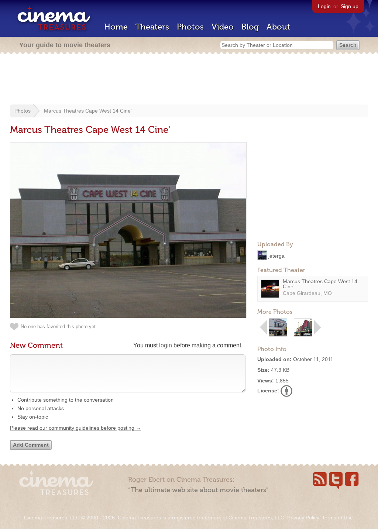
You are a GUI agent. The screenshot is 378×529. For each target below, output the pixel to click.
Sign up (349, 6)
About (278, 27)
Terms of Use (337, 518)
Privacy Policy (303, 518)
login (165, 345)
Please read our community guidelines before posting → (75, 428)
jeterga (276, 255)
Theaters (152, 27)
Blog (250, 27)
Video (223, 27)
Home (116, 27)
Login (324, 6)
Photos (190, 27)
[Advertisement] (189, 80)
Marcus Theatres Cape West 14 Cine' (88, 111)
